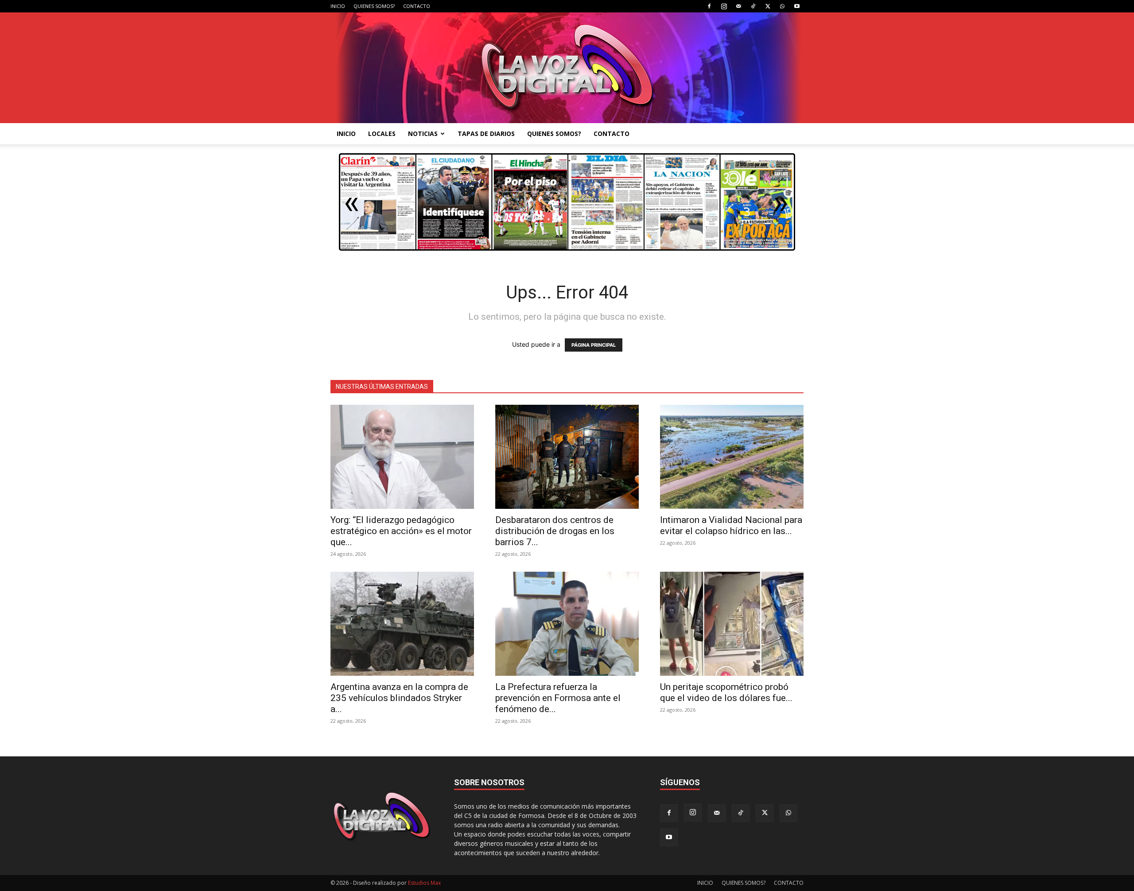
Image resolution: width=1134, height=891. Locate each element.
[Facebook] (709, 6)
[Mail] (738, 6)
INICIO (337, 6)
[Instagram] (723, 6)
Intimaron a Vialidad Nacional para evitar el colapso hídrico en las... (731, 525)
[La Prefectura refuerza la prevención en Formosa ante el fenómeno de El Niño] (567, 624)
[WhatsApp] (782, 6)
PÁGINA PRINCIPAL (593, 345)
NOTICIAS (423, 133)
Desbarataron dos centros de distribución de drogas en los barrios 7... (554, 531)
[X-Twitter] (767, 6)
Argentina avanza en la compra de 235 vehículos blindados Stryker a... (399, 698)
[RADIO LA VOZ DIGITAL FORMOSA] (567, 67)
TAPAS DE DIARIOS (486, 133)
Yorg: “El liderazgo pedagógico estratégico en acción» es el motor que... (401, 531)
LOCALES (382, 133)
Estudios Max (424, 883)
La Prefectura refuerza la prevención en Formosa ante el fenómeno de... (558, 698)
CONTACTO (416, 6)
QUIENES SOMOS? (374, 6)
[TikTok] (753, 6)
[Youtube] (797, 6)
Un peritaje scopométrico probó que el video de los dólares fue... (726, 692)
